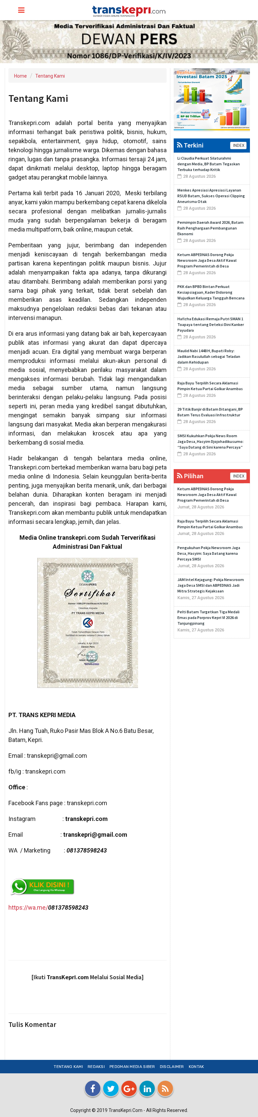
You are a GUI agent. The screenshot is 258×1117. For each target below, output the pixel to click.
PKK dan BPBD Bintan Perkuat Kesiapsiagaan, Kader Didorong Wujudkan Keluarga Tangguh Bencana (211, 292)
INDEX (238, 145)
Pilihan (193, 475)
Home (20, 76)
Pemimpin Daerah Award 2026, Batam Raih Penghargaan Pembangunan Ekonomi (210, 228)
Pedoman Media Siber (132, 1066)
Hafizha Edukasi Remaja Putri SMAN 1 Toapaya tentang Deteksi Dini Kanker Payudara (210, 324)
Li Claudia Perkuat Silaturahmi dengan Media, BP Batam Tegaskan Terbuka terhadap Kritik (208, 164)
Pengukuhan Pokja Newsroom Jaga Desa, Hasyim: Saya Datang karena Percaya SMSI (208, 553)
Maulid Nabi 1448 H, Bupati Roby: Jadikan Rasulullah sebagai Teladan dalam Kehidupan (208, 356)
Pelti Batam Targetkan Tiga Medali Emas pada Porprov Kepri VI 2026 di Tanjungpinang (208, 617)
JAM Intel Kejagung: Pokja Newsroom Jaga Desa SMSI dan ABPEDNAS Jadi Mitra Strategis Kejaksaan (210, 585)
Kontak (196, 1066)
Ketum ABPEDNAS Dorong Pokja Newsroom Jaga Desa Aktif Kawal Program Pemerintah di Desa (206, 260)
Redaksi (96, 1066)
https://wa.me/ (28, 907)
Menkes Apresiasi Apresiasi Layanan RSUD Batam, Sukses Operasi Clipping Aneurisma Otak (211, 196)
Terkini (193, 145)
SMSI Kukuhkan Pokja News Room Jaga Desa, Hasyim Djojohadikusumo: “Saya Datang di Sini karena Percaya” (210, 441)
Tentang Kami (50, 76)
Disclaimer (172, 1066)
